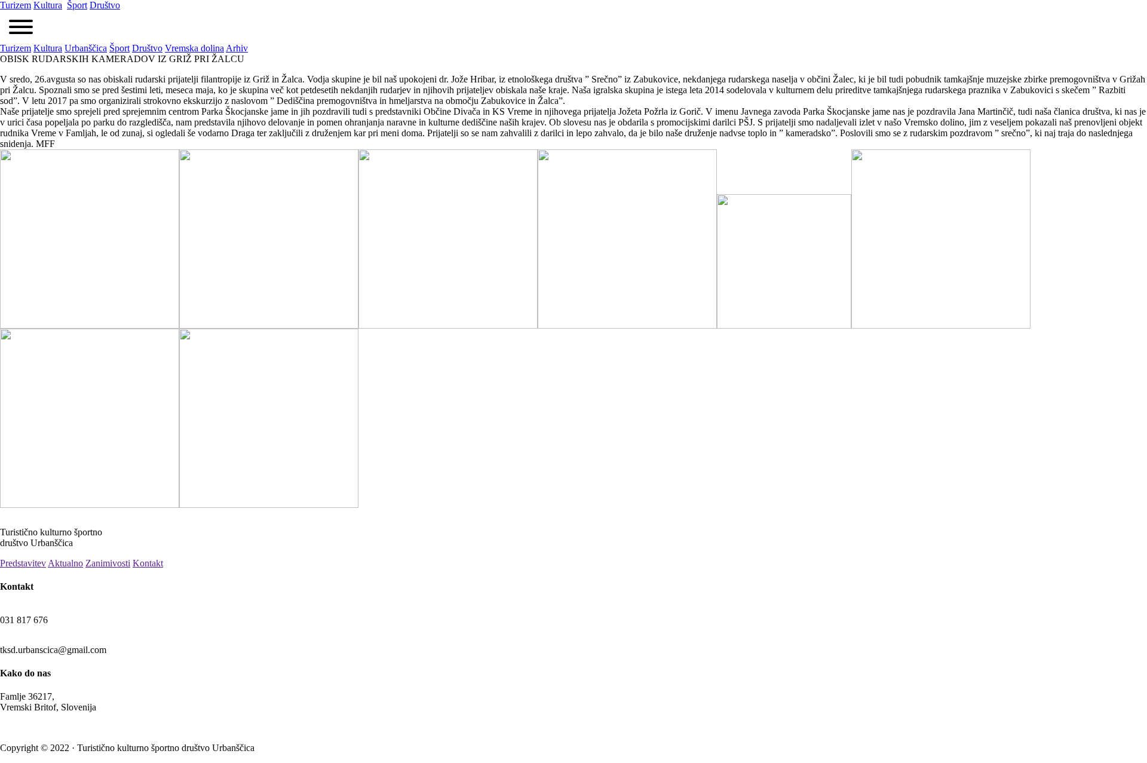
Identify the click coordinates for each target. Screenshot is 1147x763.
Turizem (15, 5)
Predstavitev (23, 563)
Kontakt (148, 563)
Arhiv (237, 48)
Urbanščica (86, 48)
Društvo (105, 5)
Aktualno (65, 563)
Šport (77, 5)
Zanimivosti (107, 563)
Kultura (47, 5)
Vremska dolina (194, 48)
